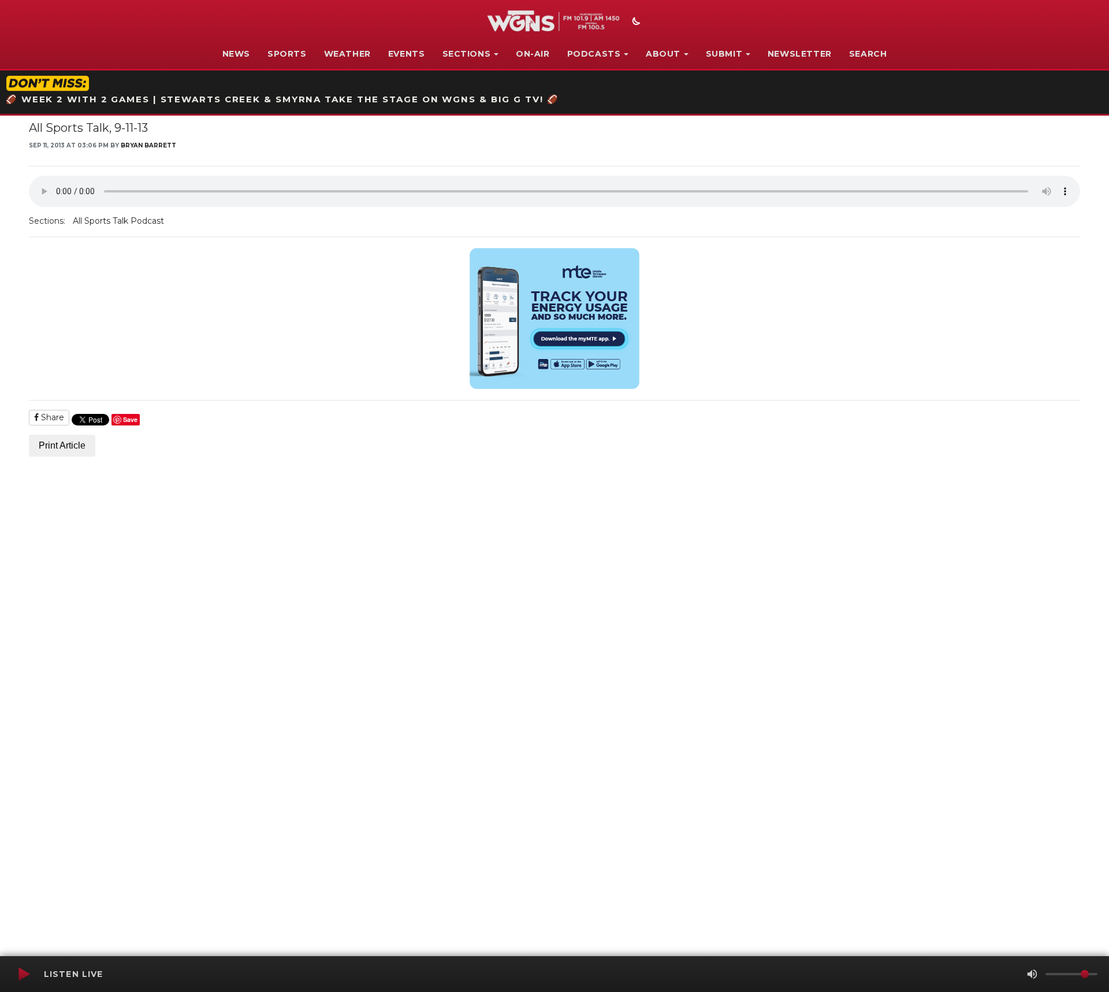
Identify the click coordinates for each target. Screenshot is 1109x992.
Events (406, 54)
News (236, 54)
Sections (466, 54)
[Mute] (1032, 974)
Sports (287, 54)
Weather (347, 54)
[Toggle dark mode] (634, 22)
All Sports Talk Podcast (118, 221)
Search (868, 54)
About (663, 54)
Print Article (62, 445)
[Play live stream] (24, 974)
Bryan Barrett (148, 145)
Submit (724, 54)
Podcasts (594, 54)
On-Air (533, 54)
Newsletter (800, 54)
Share (51, 417)
